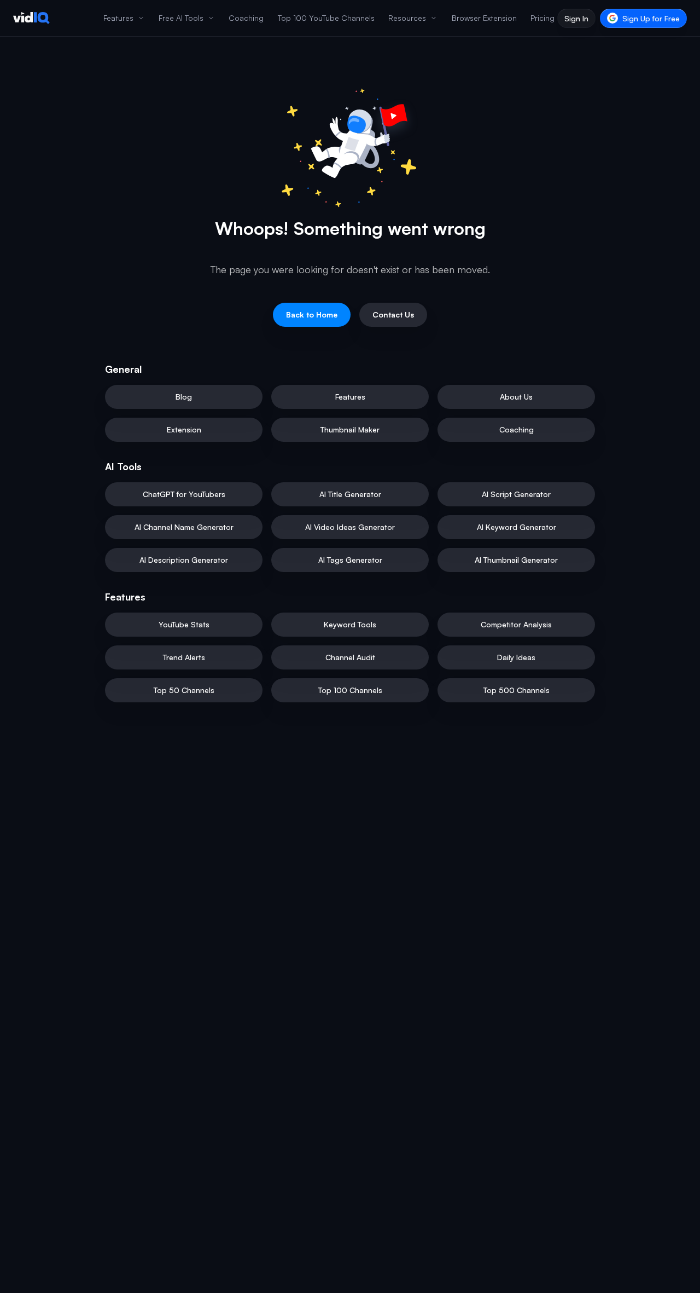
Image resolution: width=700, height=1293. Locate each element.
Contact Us (393, 314)
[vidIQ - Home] (31, 18)
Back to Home (311, 314)
